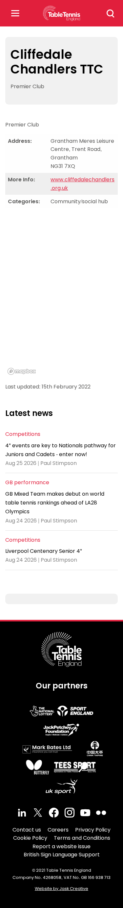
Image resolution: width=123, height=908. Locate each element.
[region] (61, 295)
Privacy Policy (93, 830)
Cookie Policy (30, 838)
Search (110, 13)
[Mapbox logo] (21, 371)
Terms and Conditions (82, 838)
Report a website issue (61, 846)
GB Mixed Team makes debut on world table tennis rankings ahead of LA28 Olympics (54, 502)
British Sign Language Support (62, 854)
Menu (15, 13)
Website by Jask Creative (61, 888)
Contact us (26, 830)
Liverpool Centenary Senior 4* (43, 551)
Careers (58, 830)
